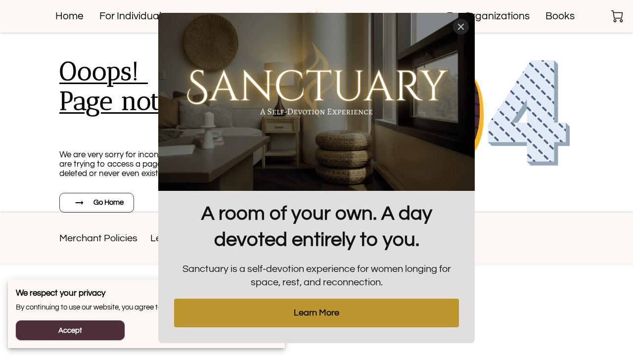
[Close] (461, 27)
